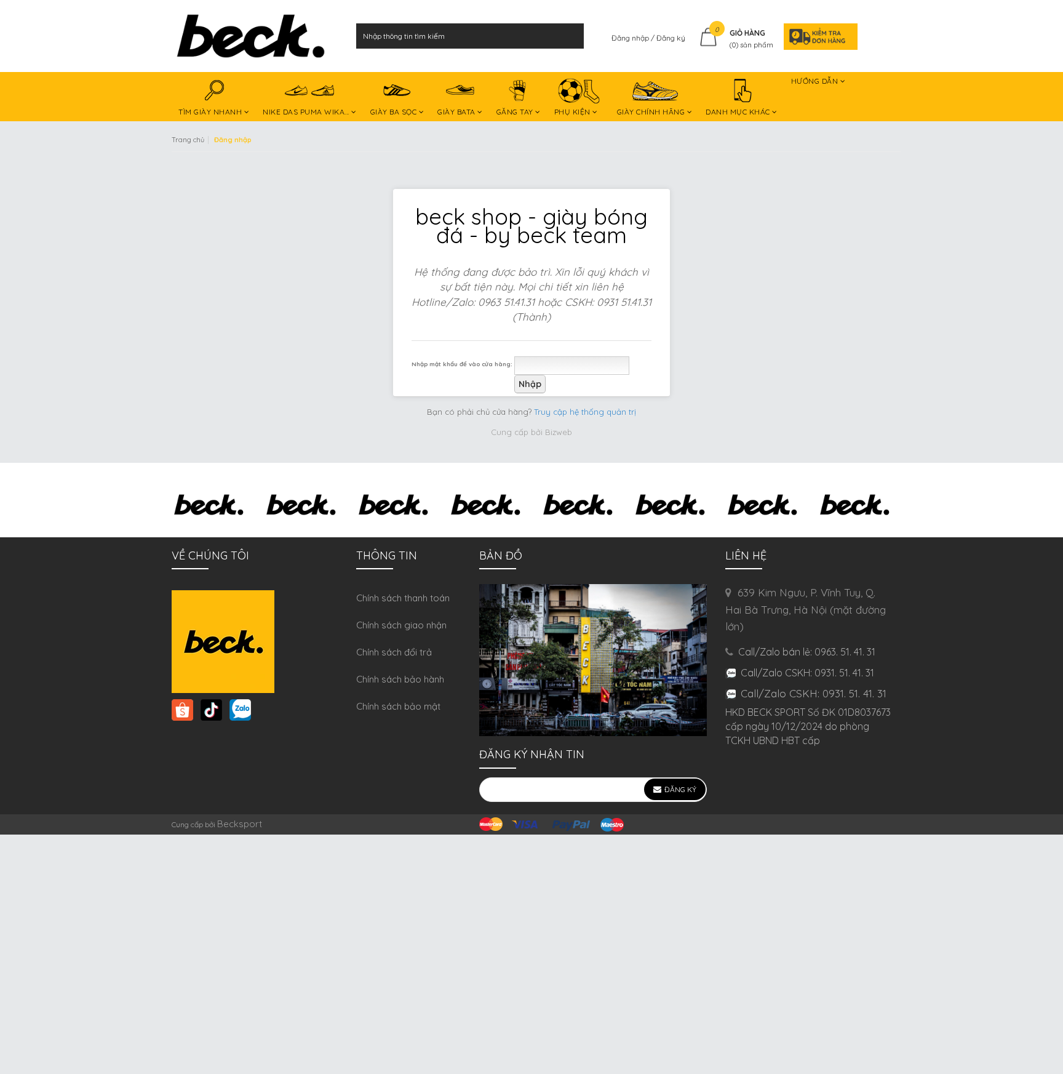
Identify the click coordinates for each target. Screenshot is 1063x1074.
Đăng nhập (631, 37)
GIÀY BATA (457, 111)
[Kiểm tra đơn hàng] (817, 36)
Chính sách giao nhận (401, 625)
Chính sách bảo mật (398, 706)
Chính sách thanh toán (403, 598)
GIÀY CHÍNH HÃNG (652, 111)
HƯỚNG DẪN (815, 81)
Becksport (239, 824)
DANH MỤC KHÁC (739, 111)
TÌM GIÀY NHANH (211, 111)
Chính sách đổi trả (394, 652)
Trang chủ (188, 139)
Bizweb (558, 432)
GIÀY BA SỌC (394, 111)
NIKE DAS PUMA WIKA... (307, 111)
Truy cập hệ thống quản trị (585, 412)
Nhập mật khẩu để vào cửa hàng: (462, 363)
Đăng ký (670, 37)
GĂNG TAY (516, 111)
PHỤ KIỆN (573, 111)
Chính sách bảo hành (400, 679)
